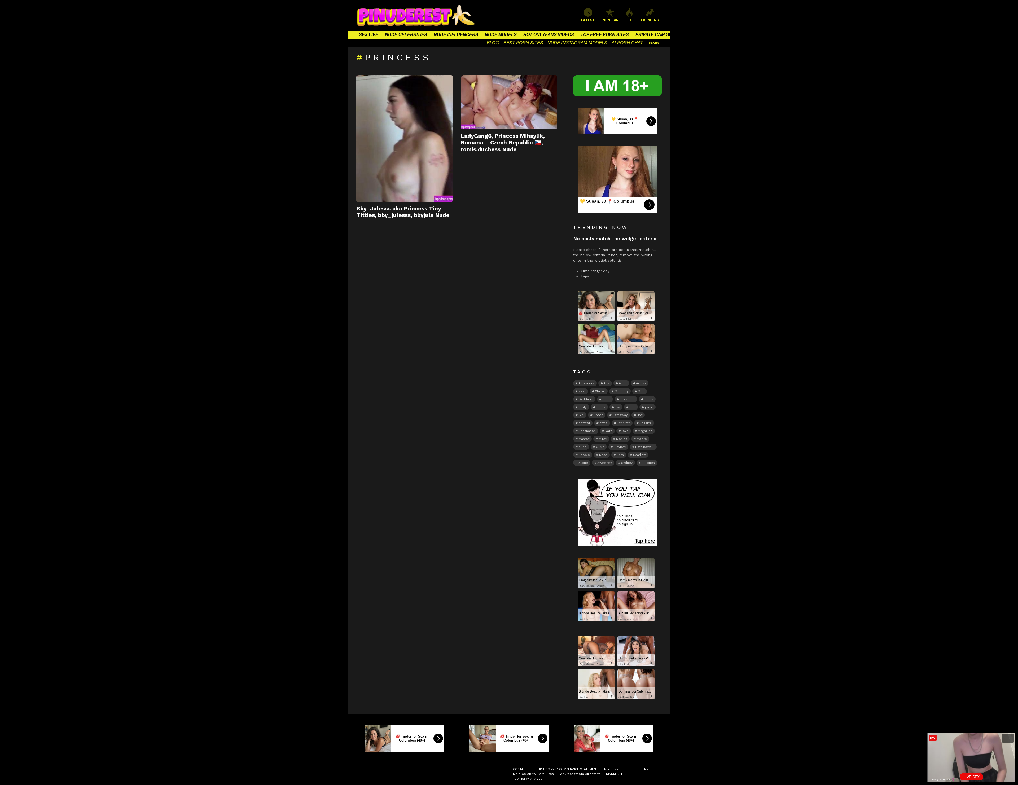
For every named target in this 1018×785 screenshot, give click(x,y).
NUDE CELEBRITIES (406, 34)
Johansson (587, 431)
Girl (581, 415)
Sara (620, 455)
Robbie (584, 455)
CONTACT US (523, 769)
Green (598, 415)
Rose (603, 455)
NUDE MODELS (501, 34)
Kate (608, 431)
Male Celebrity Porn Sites (533, 774)
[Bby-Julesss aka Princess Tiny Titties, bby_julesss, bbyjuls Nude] (404, 138)
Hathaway (620, 415)
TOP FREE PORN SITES (605, 34)
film (632, 407)
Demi (606, 399)
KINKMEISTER (616, 774)
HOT (629, 20)
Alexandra (586, 383)
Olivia (600, 447)
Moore (642, 439)
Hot (639, 415)
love (625, 431)
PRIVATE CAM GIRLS (657, 34)
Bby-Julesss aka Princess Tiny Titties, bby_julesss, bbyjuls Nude (403, 211)
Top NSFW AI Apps (527, 778)
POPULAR (610, 20)
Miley (603, 439)
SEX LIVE (368, 34)
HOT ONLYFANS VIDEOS (548, 34)
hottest (584, 423)
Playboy (620, 447)
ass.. (582, 391)
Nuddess (611, 769)
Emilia (648, 399)
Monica (621, 439)
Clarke (600, 391)
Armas (641, 383)
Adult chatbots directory (580, 774)
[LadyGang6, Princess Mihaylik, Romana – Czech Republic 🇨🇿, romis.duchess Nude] (509, 102)
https (603, 423)
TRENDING (649, 20)
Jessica (645, 423)
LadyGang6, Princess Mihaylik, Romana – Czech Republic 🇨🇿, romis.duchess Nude (503, 143)
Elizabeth (627, 399)
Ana (606, 383)
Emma (600, 407)
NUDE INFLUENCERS (456, 34)
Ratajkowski (644, 447)
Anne (623, 383)
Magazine (645, 431)
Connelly (621, 391)
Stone (583, 463)
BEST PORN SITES (523, 42)
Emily (582, 407)
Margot (583, 439)
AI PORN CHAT (627, 42)
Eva (617, 407)
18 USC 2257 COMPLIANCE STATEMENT (568, 769)
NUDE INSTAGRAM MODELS (577, 42)
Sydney (627, 463)
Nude (582, 447)
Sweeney (604, 463)
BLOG (493, 42)
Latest (588, 20)
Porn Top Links (636, 769)
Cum (641, 391)
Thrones (648, 463)
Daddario (585, 399)
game (649, 407)
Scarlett (639, 455)
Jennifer (623, 423)
